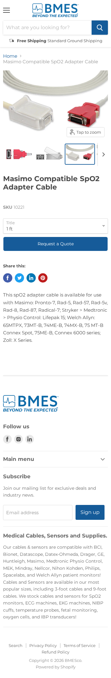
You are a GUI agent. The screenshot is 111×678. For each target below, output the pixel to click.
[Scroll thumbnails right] (102, 154)
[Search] (100, 27)
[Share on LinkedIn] (31, 278)
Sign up (90, 512)
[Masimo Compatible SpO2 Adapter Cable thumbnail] (17, 154)
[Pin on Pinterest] (42, 278)
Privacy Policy (43, 645)
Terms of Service (80, 645)
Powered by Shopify (56, 666)
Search (16, 645)
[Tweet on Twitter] (19, 278)
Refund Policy (55, 651)
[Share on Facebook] (7, 278)
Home (10, 56)
